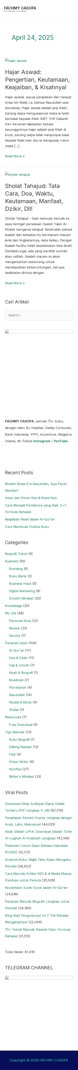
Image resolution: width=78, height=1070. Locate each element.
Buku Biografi (19, 739)
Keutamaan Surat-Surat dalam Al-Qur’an (36, 888)
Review (14, 628)
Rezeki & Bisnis (20, 702)
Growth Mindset (21, 598)
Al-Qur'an (16, 650)
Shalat (14, 710)
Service (14, 636)
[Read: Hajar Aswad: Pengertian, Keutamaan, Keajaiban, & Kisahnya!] (15, 60)
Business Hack (20, 584)
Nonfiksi (15, 769)
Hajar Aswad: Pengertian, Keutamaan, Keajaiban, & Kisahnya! (37, 79)
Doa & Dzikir (18, 658)
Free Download (20, 725)
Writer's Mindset (21, 777)
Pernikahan (17, 687)
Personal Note (20, 621)
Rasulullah (17, 695)
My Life (10, 613)
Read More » (15, 156)
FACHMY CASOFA (20, 8)
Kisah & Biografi (21, 673)
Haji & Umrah (19, 665)
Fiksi (12, 754)
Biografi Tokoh (16, 554)
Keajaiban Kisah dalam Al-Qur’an (30, 519)
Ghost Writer (19, 762)
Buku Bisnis (18, 576)
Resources (13, 717)
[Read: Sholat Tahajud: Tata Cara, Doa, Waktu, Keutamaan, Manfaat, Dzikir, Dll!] (17, 174)
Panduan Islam (16, 643)
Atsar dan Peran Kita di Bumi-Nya (31, 498)
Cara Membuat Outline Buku (27, 527)
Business (11, 561)
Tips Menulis (14, 732)
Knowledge (13, 606)
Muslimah (16, 680)
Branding (16, 569)
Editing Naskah (20, 747)
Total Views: (14, 952)
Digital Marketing (22, 591)
